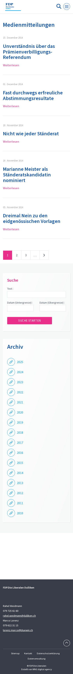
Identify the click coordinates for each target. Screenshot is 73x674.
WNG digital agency (42, 669)
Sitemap (15, 653)
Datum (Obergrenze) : (52, 302)
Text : (10, 288)
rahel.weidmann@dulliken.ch (19, 615)
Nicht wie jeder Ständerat (31, 133)
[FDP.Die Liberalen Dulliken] (13, 8)
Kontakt (28, 653)
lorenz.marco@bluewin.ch (18, 630)
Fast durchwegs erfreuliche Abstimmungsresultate (33, 95)
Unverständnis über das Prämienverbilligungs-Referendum (29, 51)
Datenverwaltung (36, 658)
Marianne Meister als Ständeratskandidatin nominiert (27, 174)
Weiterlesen (11, 65)
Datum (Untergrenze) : (20, 302)
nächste (44, 256)
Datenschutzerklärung (48, 653)
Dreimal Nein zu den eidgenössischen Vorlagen (31, 218)
